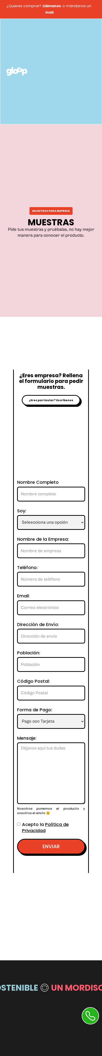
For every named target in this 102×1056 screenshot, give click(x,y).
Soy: (21, 511)
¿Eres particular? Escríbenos (51, 400)
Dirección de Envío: (38, 624)
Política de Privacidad (45, 827)
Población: (28, 653)
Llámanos (51, 5)
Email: (23, 596)
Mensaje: (26, 738)
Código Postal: (33, 681)
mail (48, 12)
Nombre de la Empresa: (43, 539)
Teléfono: (27, 568)
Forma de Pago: (34, 710)
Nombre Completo (38, 482)
